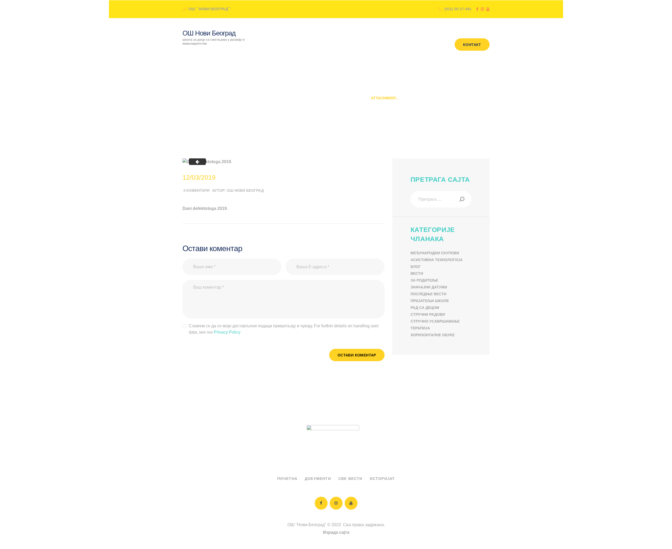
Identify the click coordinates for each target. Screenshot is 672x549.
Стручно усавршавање (435, 321)
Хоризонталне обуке (433, 335)
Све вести (350, 479)
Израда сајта (336, 532)
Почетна (282, 98)
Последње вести (428, 294)
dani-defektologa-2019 (195, 161)
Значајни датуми (429, 287)
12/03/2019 (199, 177)
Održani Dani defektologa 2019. (331, 98)
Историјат (382, 479)
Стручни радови (428, 314)
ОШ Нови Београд (245, 190)
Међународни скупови (435, 253)
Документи (318, 479)
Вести (417, 273)
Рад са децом (425, 307)
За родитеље (424, 280)
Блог (416, 267)
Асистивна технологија (437, 260)
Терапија (420, 328)
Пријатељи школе (430, 301)
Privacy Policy (227, 332)
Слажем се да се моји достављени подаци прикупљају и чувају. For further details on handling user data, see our (284, 329)
